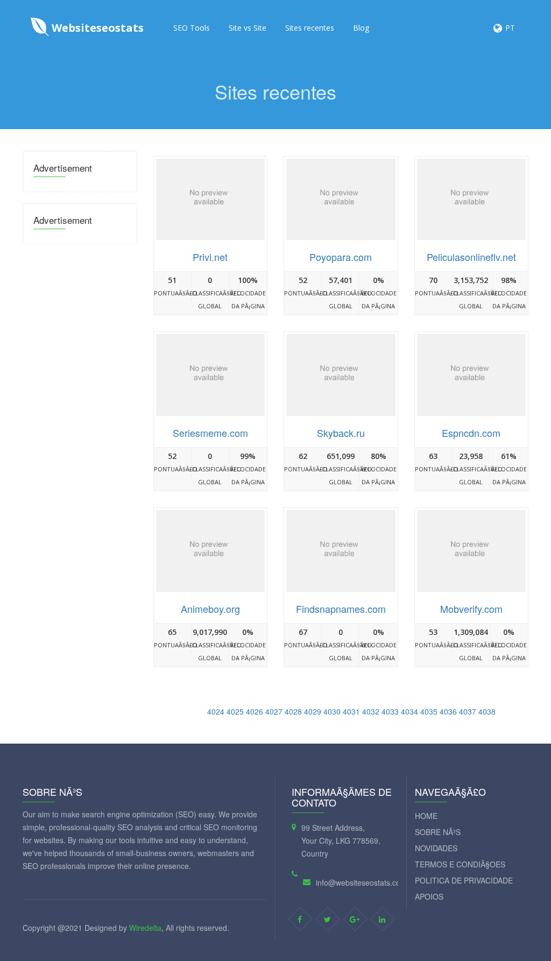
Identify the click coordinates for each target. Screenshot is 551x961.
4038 (487, 711)
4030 (332, 711)
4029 (312, 711)
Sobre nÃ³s (438, 831)
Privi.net (210, 257)
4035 (428, 711)
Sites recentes (309, 28)
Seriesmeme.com (210, 433)
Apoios (429, 896)
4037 (467, 711)
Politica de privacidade (464, 880)
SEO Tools (191, 28)
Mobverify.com (471, 609)
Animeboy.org (210, 609)
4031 (351, 711)
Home (426, 815)
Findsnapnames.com (341, 609)
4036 (448, 711)
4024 (215, 711)
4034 (409, 711)
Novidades (436, 848)
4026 (254, 711)
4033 (390, 711)
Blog (361, 28)
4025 (235, 711)
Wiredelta (145, 927)
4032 (370, 711)
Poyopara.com (340, 257)
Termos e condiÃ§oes (460, 864)
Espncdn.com (471, 433)
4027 (273, 711)
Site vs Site (247, 28)
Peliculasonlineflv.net (471, 257)
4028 (293, 711)
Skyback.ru (341, 433)
